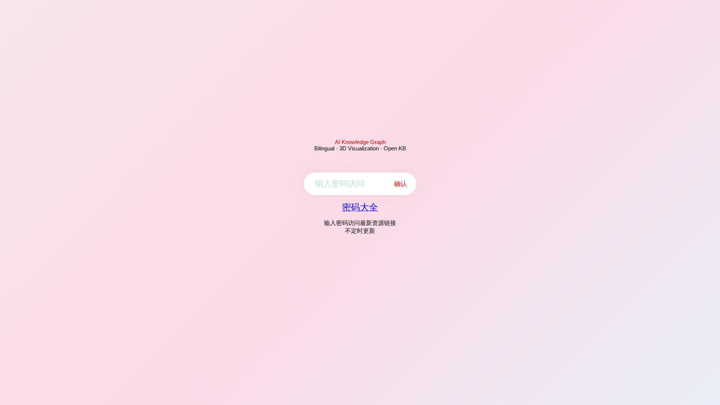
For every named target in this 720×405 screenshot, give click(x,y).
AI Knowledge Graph (360, 142)
